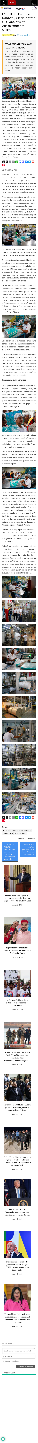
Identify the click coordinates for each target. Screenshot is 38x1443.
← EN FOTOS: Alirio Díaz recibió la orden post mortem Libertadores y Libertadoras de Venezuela (9, 852)
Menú (3, 4)
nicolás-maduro (20, 834)
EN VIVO (11, 3)
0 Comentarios (23, 35)
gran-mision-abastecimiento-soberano (17, 830)
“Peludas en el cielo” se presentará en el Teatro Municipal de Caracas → (28, 849)
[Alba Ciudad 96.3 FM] (19, 8)
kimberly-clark (8, 834)
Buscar (34, 4)
